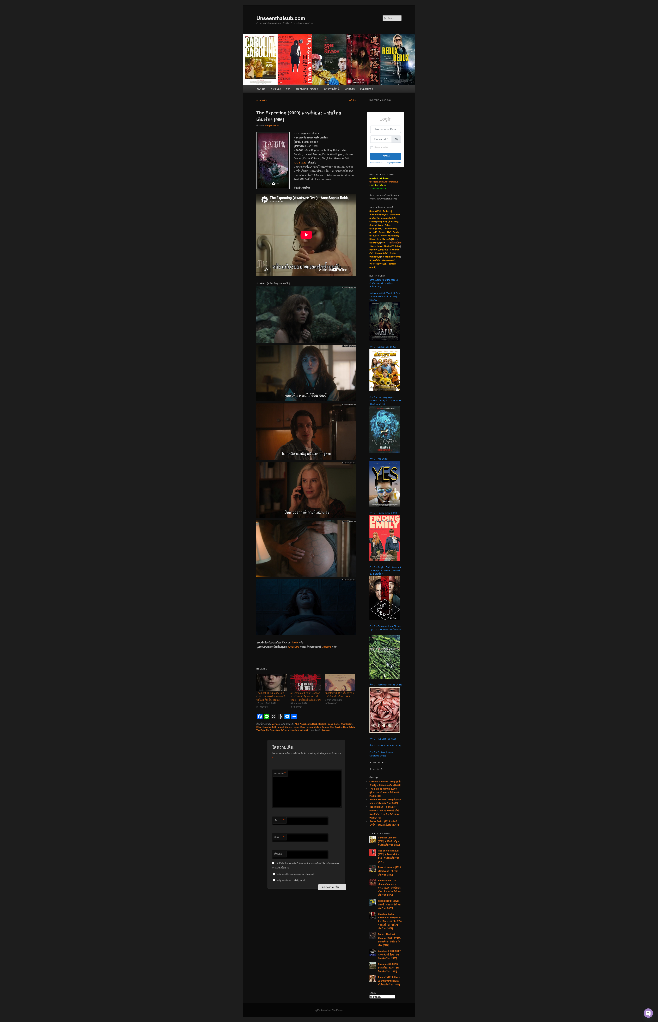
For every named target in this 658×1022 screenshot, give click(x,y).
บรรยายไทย (293, 730)
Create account (376, 162)
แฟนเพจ (326, 647)
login (295, 642)
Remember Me (381, 147)
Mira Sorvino (336, 727)
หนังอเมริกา (305, 730)
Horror (296, 727)
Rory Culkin (349, 727)
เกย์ (391, 242)
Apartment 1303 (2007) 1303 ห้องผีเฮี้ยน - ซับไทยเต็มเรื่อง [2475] (389, 954)
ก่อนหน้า (261, 100)
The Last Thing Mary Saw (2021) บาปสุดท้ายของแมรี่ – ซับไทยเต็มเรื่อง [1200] (271, 696)
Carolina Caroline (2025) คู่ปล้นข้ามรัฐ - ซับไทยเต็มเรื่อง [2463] (389, 841)
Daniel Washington (343, 723)
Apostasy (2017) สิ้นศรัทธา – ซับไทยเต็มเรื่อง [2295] (339, 694)
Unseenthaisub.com (280, 18)
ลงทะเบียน (293, 647)
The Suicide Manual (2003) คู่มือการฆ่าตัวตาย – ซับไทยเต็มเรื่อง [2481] (384, 792)
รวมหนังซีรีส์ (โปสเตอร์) (307, 88)
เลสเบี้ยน (397, 242)
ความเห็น (280, 773)
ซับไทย (284, 730)
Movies (275, 723)
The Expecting (273, 730)
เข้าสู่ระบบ (350, 88)
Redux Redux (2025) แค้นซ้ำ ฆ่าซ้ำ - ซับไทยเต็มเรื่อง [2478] (389, 904)
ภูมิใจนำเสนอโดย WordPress (329, 1010)
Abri (297, 723)
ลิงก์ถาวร (326, 730)
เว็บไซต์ (278, 853)
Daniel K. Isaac (325, 723)
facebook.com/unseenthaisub (383, 181)
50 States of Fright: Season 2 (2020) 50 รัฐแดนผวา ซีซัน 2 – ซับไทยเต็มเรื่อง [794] (305, 696)
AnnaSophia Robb (308, 723)
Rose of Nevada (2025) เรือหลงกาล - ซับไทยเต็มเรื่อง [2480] (389, 871)
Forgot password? (394, 162)
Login (385, 156)
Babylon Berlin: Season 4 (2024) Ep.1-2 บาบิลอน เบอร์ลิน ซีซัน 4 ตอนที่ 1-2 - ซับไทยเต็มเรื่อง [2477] (390, 921)
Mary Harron (306, 727)
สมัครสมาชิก (366, 88)
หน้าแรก (261, 88)
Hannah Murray (284, 727)
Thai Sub (260, 730)
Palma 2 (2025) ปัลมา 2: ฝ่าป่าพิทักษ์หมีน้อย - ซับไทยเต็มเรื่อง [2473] (389, 981)
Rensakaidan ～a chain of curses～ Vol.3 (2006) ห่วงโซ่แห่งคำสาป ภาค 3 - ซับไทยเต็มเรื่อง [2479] (389, 888)
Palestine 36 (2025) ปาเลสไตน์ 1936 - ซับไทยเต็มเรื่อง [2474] (388, 967)
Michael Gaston (321, 727)
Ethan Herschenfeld (266, 727)
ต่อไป (352, 100)
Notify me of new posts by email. (291, 880)
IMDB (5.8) (300, 162)
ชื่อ (279, 820)
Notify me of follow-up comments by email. (295, 873)
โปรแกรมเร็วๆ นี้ (331, 88)
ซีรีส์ (288, 88)
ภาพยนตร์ (276, 88)
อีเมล (279, 837)
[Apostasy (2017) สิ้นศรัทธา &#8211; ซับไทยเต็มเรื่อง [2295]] (340, 682)
